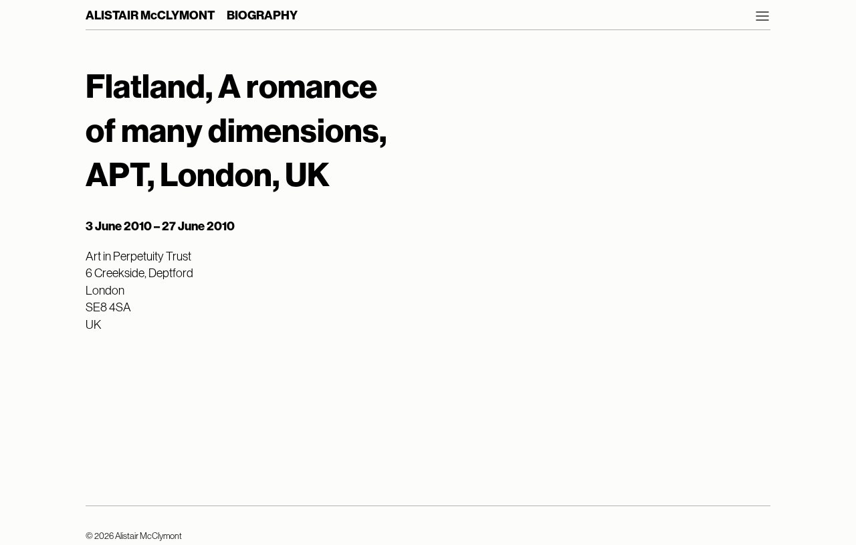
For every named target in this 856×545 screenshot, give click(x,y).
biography (262, 15)
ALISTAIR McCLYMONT (150, 15)
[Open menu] (762, 16)
